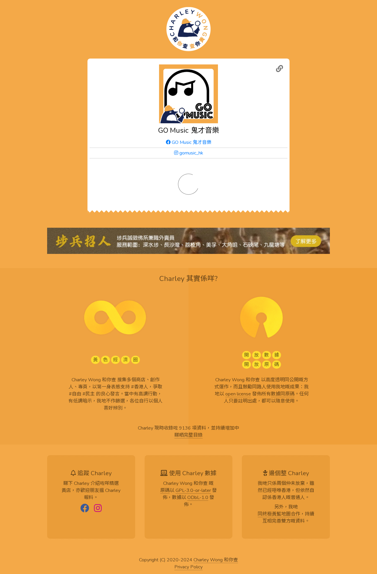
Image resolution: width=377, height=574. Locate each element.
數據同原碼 (283, 394)
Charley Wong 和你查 (216, 560)
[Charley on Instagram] (98, 508)
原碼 (165, 491)
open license (238, 394)
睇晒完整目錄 (188, 435)
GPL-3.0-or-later (193, 491)
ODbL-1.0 (197, 498)
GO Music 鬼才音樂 (191, 142)
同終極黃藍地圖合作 (279, 514)
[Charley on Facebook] (84, 508)
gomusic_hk (190, 153)
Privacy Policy (188, 567)
